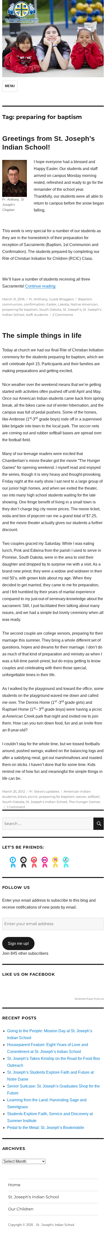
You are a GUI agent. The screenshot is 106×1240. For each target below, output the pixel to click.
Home (14, 1185)
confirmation (34, 304)
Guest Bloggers (61, 299)
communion (12, 304)
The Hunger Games (84, 802)
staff (29, 315)
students (41, 315)
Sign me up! (18, 943)
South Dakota (50, 309)
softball (94, 797)
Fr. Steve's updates (44, 791)
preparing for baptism (20, 309)
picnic (33, 797)
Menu (10, 86)
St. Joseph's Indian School (46, 802)
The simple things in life (42, 335)
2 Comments (63, 315)
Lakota (63, 304)
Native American (84, 304)
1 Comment (16, 807)
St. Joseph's (72, 309)
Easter (51, 304)
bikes (22, 797)
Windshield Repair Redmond (89, 999)
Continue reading (40, 286)
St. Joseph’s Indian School (33, 1197)
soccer (81, 797)
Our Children (21, 1209)
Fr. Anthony (38, 299)
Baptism (85, 299)
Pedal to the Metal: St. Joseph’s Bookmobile (45, 1128)
